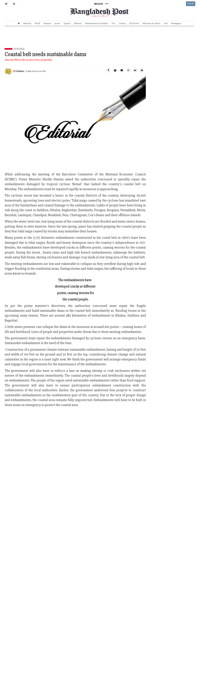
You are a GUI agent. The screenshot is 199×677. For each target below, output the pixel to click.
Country (122, 23)
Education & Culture (151, 23)
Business (47, 23)
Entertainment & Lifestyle (96, 23)
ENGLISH (98, 3)
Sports (57, 23)
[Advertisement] (99, 39)
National (27, 23)
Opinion (67, 23)
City (113, 23)
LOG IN (190, 4)
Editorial (77, 23)
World (37, 23)
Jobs (166, 23)
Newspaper (176, 23)
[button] (6, 3)
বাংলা (107, 3)
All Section (134, 23)
